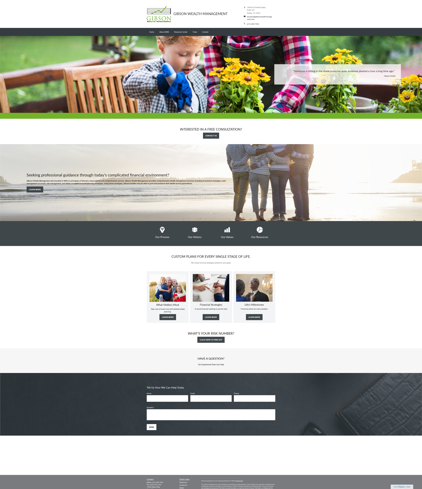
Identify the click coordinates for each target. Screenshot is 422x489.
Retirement (183, 482)
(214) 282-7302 (157, 482)
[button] (152, 31)
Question (150, 407)
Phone (236, 393)
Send (151, 427)
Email (192, 393)
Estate (181, 488)
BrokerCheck (239, 481)
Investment (183, 485)
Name (149, 393)
